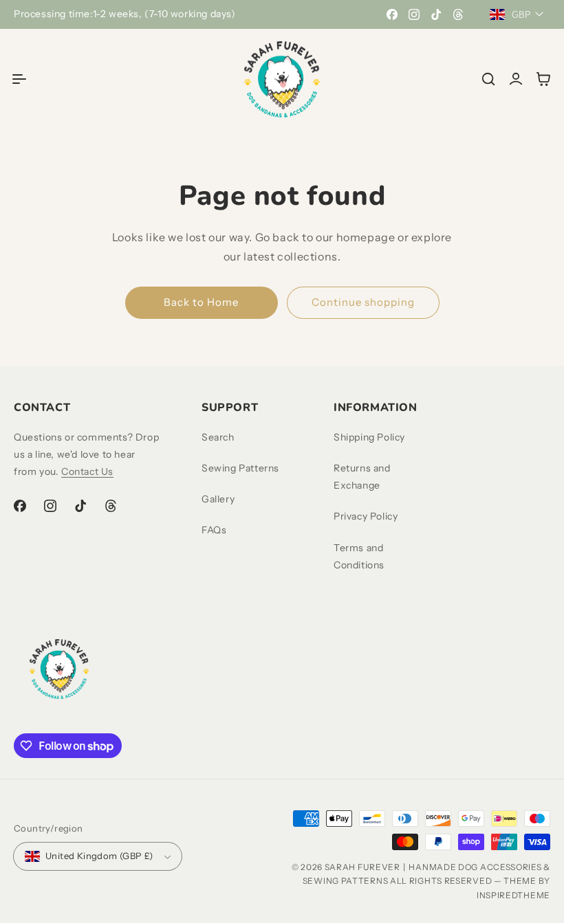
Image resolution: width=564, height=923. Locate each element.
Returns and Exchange (362, 476)
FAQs (214, 530)
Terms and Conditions (359, 556)
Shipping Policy (369, 437)
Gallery (218, 499)
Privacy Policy (366, 516)
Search (218, 437)
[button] (19, 79)
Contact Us (87, 471)
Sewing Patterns (240, 468)
